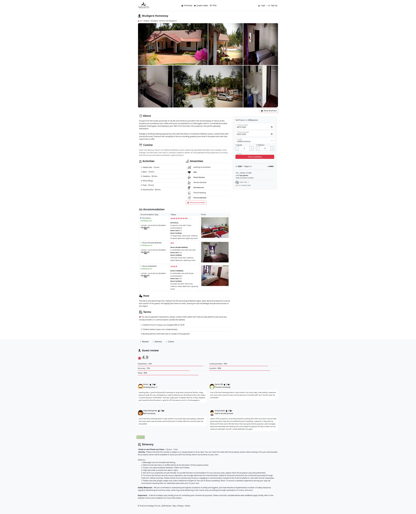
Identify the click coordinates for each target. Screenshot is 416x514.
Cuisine (171, 341)
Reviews (145, 341)
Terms (187, 506)
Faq (174, 506)
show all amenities (197, 202)
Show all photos (270, 110)
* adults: (238, 145)
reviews (147, 21)
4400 (271, 166)
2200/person (252, 120)
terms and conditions (244, 495)
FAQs (214, 5)
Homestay (188, 5)
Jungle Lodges (202, 5)
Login (263, 5)
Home (168, 506)
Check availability (255, 157)
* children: (260, 145)
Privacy (180, 506)
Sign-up (274, 5)
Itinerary (158, 341)
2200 (239, 166)
